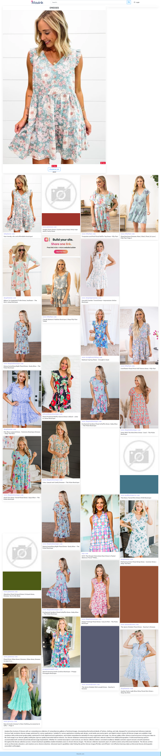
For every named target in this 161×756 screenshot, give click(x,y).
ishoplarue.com (54, 169)
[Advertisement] (136, 273)
